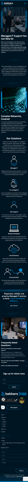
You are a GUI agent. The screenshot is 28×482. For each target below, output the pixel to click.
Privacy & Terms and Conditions (17, 475)
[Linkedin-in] (3, 407)
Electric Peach (19, 476)
